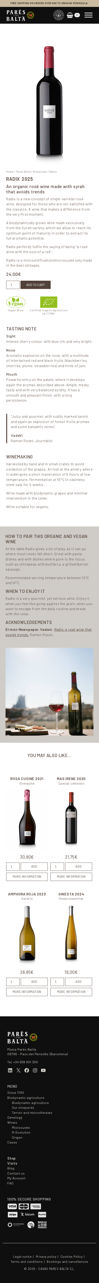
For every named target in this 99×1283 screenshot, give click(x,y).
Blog (11, 1168)
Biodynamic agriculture (25, 1098)
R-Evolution (21, 1132)
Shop (11, 1158)
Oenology (14, 1117)
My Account (16, 1178)
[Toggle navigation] (88, 15)
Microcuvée (40, 171)
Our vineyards (23, 1108)
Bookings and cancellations (67, 1262)
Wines (12, 1122)
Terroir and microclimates (32, 1113)
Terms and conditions (27, 1262)
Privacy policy (46, 1257)
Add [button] (34, 867)
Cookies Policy (72, 1257)
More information (27, 877)
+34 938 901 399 (25, 1062)
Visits (12, 1163)
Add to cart (35, 285)
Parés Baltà (23, 171)
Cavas (12, 1142)
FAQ (10, 1183)
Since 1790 (15, 1093)
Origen (17, 1137)
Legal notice (22, 1257)
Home (9, 171)
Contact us (16, 1173)
